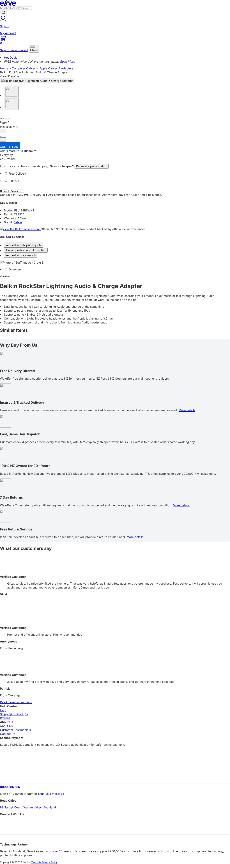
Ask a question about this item (25, 250)
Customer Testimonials (15, 730)
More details (187, 410)
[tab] (115, 175)
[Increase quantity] (3, 139)
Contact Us (7, 734)
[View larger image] (37, 80)
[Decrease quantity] (3, 131)
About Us (6, 726)
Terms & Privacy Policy (44, 862)
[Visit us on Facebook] (115, 822)
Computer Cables (24, 68)
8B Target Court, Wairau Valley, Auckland (28, 807)
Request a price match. (91, 166)
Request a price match (20, 255)
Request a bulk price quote (23, 245)
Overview (14, 269)
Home (4, 68)
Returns (5, 718)
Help (3, 710)
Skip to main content (14, 50)
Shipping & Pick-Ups (14, 714)
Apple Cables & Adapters (56, 68)
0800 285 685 (10, 787)
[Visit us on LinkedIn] (115, 828)
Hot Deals (10, 57)
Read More (67, 61)
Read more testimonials (16, 702)
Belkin (18, 222)
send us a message (51, 793)
